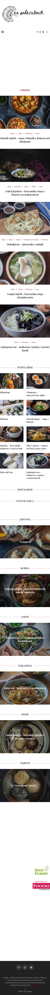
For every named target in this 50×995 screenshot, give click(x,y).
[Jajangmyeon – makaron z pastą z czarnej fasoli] (25, 321)
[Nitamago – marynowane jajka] (38, 381)
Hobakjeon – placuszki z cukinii (25, 244)
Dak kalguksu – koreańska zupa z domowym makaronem (25, 193)
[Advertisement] (25, 62)
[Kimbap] (11, 407)
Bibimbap (5, 392)
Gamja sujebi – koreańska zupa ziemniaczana (25, 295)
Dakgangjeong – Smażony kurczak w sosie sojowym (25, 590)
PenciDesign (35, 985)
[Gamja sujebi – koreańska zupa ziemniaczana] (25, 268)
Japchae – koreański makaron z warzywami (11, 447)
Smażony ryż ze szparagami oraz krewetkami (25, 639)
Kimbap (4, 419)
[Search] (47, 32)
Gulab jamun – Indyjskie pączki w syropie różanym (25, 736)
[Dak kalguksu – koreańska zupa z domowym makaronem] (25, 165)
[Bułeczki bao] (11, 461)
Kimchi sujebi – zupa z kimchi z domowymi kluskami (25, 140)
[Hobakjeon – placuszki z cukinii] (25, 218)
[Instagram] (40, 32)
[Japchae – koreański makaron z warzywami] (11, 434)
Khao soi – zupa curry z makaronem (25, 688)
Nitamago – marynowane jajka (36, 394)
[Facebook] (37, 32)
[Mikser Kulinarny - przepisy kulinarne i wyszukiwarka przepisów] (41, 865)
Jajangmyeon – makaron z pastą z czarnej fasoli (25, 348)
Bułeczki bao (6, 472)
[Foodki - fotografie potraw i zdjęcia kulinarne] (41, 882)
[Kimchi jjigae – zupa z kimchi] (38, 407)
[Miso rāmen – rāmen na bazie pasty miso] (38, 434)
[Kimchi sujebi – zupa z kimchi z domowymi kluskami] (25, 112)
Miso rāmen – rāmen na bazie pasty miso (37, 447)
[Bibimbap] (11, 381)
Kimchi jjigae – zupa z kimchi (38, 420)
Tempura (25, 541)
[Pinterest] (43, 32)
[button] (2, 541)
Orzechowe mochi (25, 785)
